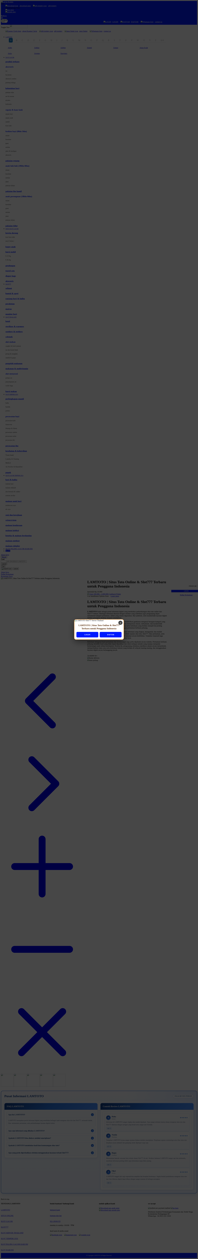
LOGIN (87, 635)
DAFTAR (110, 635)
